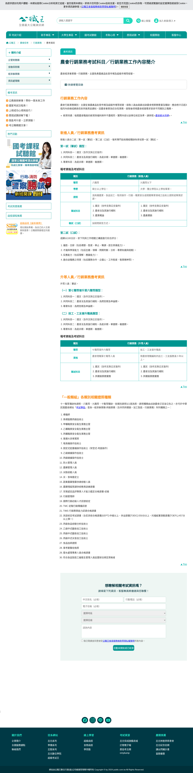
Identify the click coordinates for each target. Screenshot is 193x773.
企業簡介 (16, 741)
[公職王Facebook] (85, 720)
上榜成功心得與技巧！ (21, 110)
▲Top (183, 122)
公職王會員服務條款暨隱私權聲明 (98, 7)
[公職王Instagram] (92, 720)
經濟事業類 (13, 74)
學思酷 (87, 749)
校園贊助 (155, 35)
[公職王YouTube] (108, 720)
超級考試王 (53, 758)
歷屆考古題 (125, 749)
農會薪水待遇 (162, 115)
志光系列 (52, 741)
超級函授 (88, 741)
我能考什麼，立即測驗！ (22, 120)
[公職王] (31, 20)
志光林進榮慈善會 (165, 741)
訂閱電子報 (125, 745)
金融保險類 (13, 67)
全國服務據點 (18, 745)
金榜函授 (88, 745)
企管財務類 (13, 60)
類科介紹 (16, 52)
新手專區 (46, 35)
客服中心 (176, 35)
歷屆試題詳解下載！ (20, 115)
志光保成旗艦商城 (129, 741)
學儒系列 (52, 745)
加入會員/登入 (166, 21)
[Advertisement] (28, 258)
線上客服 (145, 21)
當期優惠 (160, 753)
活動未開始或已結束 (123, 648)
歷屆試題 (131, 35)
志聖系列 (52, 749)
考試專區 (80, 407)
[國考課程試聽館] (28, 154)
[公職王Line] (100, 720)
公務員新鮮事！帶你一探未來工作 (27, 100)
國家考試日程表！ (18, 105)
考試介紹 (16, 35)
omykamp (125, 753)
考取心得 (110, 35)
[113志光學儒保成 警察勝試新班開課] (28, 185)
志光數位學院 (54, 753)
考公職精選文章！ (18, 125)
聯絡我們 (16, 749)
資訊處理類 (13, 81)
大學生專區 (67, 35)
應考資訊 (67, 52)
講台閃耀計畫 (162, 749)
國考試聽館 (90, 35)
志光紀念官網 (162, 745)
